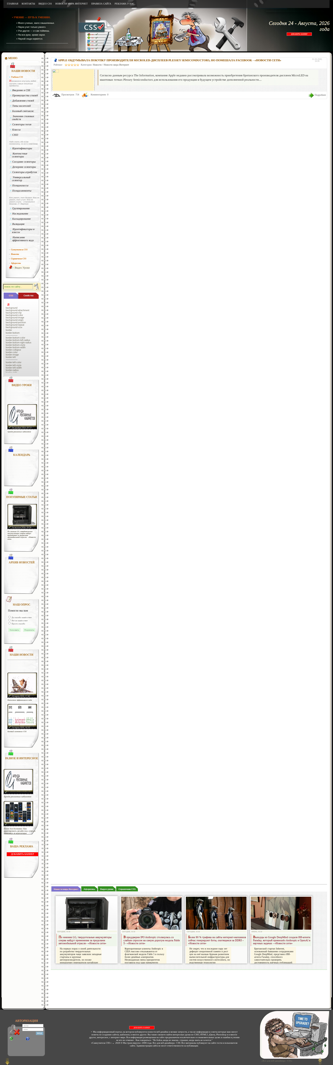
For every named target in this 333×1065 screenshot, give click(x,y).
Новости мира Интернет (116, 64)
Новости (97, 64)
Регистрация (19, 1039)
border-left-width (14, 368)
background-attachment (17, 310)
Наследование (20, 213)
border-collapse (13, 350)
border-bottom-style (15, 345)
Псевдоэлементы (22, 190)
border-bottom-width (15, 347)
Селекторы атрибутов (24, 172)
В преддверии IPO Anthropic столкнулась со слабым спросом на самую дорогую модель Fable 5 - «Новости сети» (151, 940)
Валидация (18, 224)
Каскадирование (21, 218)
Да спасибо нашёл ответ (21, 617)
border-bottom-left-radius (18, 340)
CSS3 (15, 134)
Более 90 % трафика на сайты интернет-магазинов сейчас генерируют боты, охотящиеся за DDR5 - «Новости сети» (217, 940)
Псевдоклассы (20, 185)
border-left (11, 357)
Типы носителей (21, 105)
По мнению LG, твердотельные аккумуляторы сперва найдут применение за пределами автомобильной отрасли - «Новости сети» (21, 535)
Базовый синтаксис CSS (17, 731)
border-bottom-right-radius (18, 342)
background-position (16, 322)
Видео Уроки (22, 267)
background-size (14, 327)
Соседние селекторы (24, 161)
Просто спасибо (18, 624)
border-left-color (13, 362)
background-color (14, 315)
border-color (12, 352)
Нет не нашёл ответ (19, 621)
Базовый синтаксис (23, 111)
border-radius (12, 370)
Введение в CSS (21, 90)
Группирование (21, 208)
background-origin (14, 320)
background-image (15, 317)
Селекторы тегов (22, 124)
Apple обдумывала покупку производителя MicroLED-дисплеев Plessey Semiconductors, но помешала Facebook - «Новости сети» (169, 60)
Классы (16, 129)
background (11, 308)
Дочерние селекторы (24, 167)
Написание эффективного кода (23, 239)
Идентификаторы (22, 148)
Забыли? (34, 1039)
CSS (11, 295)
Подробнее (320, 95)
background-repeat (15, 325)
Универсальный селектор (21, 179)
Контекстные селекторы (20, 155)
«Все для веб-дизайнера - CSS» (276, 1060)
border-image (12, 355)
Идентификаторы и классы (23, 231)
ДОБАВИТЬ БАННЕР (299, 34)
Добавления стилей (23, 100)
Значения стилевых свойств (23, 118)
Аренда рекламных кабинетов (19, 432)
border (9, 330)
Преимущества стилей (25, 95)
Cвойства (28, 295)
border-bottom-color (15, 338)
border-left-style (13, 365)
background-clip (14, 313)
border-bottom (13, 333)
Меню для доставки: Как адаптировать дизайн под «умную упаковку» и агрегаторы (19, 831)
